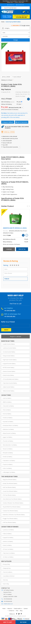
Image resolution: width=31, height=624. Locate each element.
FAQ (17, 610)
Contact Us (11, 5)
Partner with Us (18, 608)
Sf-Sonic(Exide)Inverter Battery (10, 379)
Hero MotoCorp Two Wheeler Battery (12, 499)
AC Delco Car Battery (8, 557)
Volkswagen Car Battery (9, 472)
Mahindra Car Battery (8, 429)
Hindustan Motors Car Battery (10, 425)
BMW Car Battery (7, 402)
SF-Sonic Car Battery (8, 549)
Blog (21, 610)
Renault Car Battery (8, 452)
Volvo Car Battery (7, 468)
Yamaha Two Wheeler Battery (10, 510)
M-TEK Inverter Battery (8, 367)
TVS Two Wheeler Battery (9, 495)
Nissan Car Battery (7, 449)
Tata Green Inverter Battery (10, 383)
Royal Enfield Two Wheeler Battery (11, 507)
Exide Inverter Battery (8, 375)
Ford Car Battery (7, 413)
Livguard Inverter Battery (9, 363)
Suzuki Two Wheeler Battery (10, 491)
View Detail (22, 249)
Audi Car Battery (7, 398)
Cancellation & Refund (8, 576)
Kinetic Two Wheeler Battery (10, 483)
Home (2, 21)
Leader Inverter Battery (9, 344)
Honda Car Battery (7, 417)
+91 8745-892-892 (21, 17)
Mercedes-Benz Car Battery (10, 445)
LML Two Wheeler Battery (9, 487)
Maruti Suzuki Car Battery (9, 433)
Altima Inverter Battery (8, 391)
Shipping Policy (7, 568)
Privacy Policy (6, 564)
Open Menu (15, 28)
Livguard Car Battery (8, 537)
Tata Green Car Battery (9, 553)
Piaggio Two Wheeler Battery (10, 518)
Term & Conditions (7, 572)
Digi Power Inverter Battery (10, 359)
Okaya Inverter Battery (9, 356)
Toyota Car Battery (7, 464)
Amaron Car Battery (8, 541)
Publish (6, 279)
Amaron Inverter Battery (9, 371)
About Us (9, 608)
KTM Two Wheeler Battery (9, 522)
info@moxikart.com (8, 604)
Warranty (5, 580)
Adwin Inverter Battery (8, 387)
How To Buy (6, 584)
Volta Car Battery (7, 533)
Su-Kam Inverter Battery (9, 352)
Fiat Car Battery (7, 410)
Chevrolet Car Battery (8, 406)
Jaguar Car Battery (7, 437)
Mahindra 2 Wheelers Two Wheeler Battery (14, 514)
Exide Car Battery (7, 545)
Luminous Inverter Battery (9, 348)
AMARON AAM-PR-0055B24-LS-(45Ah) (15, 228)
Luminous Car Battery (8, 529)
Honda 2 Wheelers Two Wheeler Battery (13, 503)
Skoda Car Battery (7, 456)
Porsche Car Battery (8, 441)
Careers (26, 608)
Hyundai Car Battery (8, 421)
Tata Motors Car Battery (9, 460)
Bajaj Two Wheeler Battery (9, 479)
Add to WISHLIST (17, 77)
